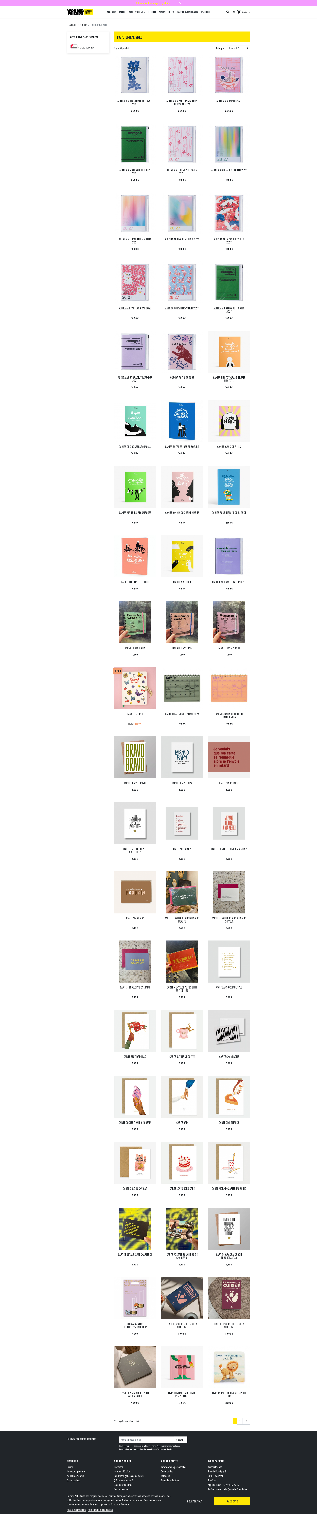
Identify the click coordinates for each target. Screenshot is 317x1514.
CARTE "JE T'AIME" (182, 849)
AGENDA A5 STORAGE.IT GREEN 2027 (134, 171)
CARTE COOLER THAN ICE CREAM (135, 1123)
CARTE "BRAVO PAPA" (182, 783)
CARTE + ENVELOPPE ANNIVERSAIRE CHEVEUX (229, 919)
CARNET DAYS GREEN (134, 648)
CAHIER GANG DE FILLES (229, 447)
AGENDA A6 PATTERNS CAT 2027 (135, 308)
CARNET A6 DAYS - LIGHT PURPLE (229, 582)
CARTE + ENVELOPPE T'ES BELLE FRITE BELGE (182, 988)
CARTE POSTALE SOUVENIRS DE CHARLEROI (181, 1256)
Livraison (118, 1467)
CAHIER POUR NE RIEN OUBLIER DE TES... (229, 514)
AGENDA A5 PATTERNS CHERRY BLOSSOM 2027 (181, 102)
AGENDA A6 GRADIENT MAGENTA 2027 (135, 240)
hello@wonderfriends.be (235, 1489)
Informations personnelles (174, 1467)
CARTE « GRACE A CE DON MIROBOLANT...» (229, 1256)
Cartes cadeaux (86, 47)
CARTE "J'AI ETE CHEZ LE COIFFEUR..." (135, 850)
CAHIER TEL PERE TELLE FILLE (135, 582)
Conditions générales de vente (129, 1476)
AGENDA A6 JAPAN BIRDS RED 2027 (229, 240)
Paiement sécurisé (123, 1484)
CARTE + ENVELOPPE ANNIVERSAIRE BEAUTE (182, 919)
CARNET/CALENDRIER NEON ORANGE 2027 (229, 715)
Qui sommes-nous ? (123, 1480)
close (180, 3)
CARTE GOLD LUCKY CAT (135, 1189)
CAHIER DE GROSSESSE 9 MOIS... (135, 447)
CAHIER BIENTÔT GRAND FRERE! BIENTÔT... (229, 379)
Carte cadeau (73, 1480)
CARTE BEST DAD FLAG (135, 1057)
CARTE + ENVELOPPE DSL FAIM (135, 987)
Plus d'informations (76, 1509)
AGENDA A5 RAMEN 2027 (229, 101)
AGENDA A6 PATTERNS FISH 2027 (182, 308)
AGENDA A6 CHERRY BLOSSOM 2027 (182, 171)
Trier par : (221, 48)
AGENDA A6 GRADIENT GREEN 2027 (229, 170)
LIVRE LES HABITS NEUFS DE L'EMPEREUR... (182, 1394)
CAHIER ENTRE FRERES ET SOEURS (182, 447)
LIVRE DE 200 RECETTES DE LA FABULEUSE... (182, 1325)
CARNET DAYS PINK (182, 648)
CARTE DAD (182, 1123)
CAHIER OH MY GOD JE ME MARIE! (182, 513)
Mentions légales (122, 1471)
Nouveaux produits (76, 1471)
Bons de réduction (170, 1480)
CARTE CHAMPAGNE (229, 1057)
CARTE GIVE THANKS (229, 1123)
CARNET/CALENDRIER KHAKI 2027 (182, 714)
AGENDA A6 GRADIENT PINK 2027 (182, 239)
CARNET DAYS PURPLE (229, 648)
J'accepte (232, 1501)
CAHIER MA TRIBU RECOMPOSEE (135, 513)
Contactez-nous (122, 1489)
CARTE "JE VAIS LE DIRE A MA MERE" (229, 849)
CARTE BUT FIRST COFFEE (181, 1057)
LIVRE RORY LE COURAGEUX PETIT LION (229, 1394)
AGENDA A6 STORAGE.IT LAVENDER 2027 (135, 379)
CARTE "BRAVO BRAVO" (134, 783)
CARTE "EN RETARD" (229, 783)
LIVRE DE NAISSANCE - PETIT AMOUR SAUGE (135, 1394)
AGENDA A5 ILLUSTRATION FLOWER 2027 (134, 102)
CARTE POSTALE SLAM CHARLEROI (135, 1255)
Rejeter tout (194, 1501)
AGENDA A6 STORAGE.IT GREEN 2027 (229, 309)
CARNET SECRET (135, 714)
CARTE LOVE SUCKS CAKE (182, 1189)
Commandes (167, 1471)
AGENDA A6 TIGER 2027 (182, 378)
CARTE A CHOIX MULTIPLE (229, 987)
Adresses (165, 1476)
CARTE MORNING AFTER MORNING (229, 1189)
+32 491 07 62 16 (231, 1484)
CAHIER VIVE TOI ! (182, 582)
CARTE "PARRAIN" (135, 918)
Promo (70, 1467)
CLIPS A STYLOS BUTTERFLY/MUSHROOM (135, 1325)
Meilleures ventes (75, 1476)
